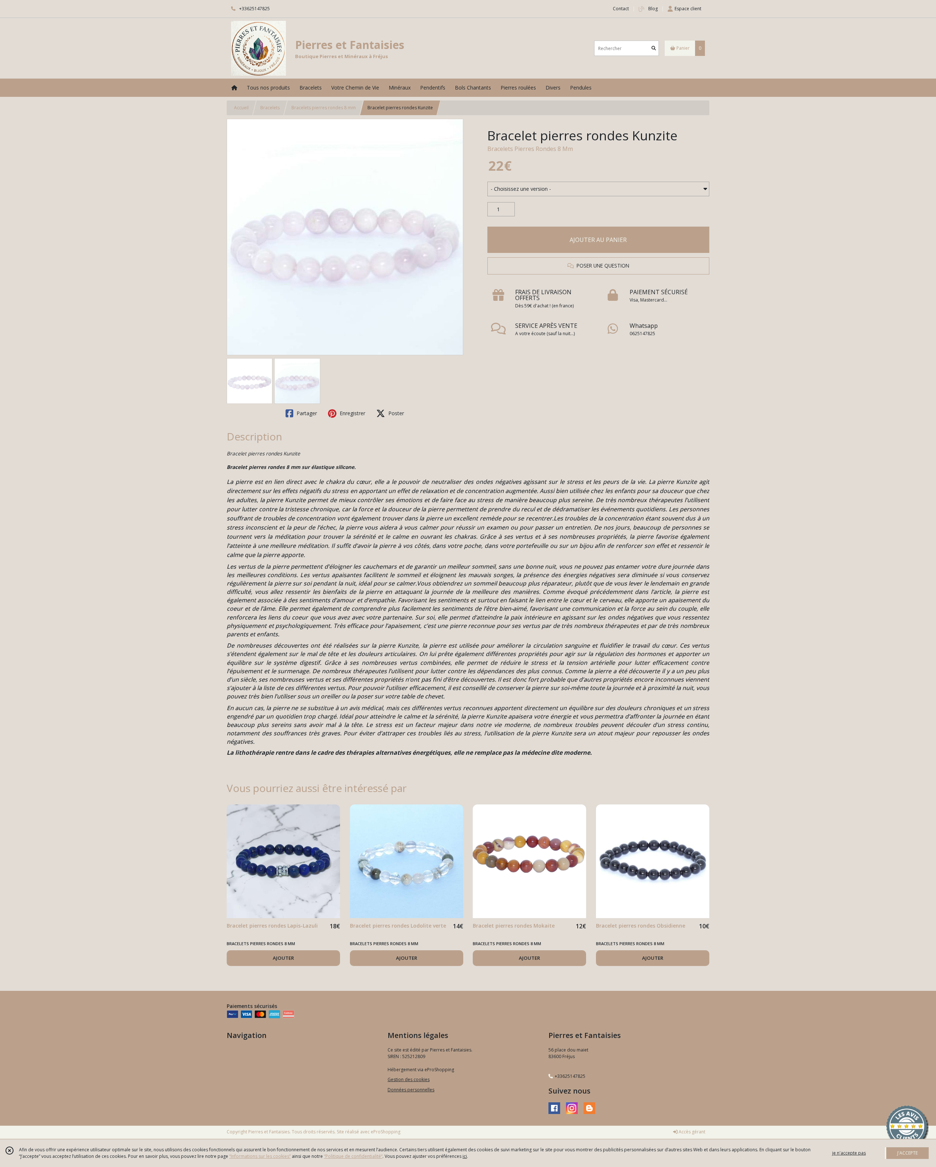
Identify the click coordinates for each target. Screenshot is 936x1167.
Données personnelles (411, 1090)
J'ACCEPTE (907, 1153)
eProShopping (385, 1132)
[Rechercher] (653, 48)
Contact (621, 8)
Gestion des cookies (409, 1079)
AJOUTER (283, 958)
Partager (306, 413)
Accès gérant (691, 1132)
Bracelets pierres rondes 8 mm (323, 108)
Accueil (241, 108)
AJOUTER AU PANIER (598, 240)
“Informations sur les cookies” (260, 1156)
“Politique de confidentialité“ (353, 1156)
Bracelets (270, 108)
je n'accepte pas (849, 1153)
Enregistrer (351, 413)
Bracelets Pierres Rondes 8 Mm (530, 149)
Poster (395, 413)
